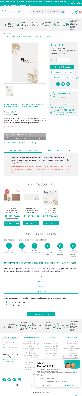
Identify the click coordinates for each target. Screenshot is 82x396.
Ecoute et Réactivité (51, 351)
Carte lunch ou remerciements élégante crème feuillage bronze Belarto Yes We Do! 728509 (51, 210)
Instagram (19, 379)
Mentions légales (72, 344)
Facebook (4, 379)
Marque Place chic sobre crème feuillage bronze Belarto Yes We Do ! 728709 (31, 210)
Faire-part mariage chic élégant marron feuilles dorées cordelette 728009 (12, 210)
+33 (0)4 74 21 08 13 (65, 110)
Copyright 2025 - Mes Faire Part (41, 393)
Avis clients (51, 341)
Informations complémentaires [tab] (23, 150)
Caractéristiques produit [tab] (59, 150)
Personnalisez (63, 67)
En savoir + (8, 127)
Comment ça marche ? (51, 346)
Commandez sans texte (63, 72)
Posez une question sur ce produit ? (26, 138)
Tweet (63, 84)
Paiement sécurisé (71, 341)
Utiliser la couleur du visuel (19, 302)
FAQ (30, 346)
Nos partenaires (51, 353)
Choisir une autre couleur (19, 305)
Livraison (72, 346)
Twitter (9, 379)
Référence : (8, 114)
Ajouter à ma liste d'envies (21, 135)
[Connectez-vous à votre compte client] (69, 12)
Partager (58, 84)
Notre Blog (51, 355)
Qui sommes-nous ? (51, 344)
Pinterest (68, 84)
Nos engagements (51, 348)
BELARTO (14, 112)
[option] (12, 208)
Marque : (7, 112)
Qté (52, 60)
